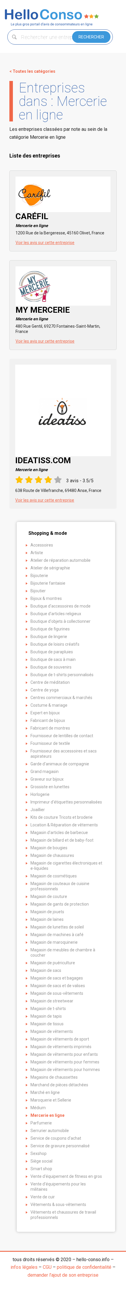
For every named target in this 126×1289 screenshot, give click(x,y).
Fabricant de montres (50, 728)
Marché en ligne (45, 1092)
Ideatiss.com (43, 464)
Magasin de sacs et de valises (57, 985)
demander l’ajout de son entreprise (63, 1275)
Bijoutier (38, 590)
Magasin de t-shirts (48, 1008)
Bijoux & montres (46, 598)
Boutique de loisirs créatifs (54, 644)
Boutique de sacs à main (53, 659)
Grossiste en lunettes (49, 786)
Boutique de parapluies (51, 651)
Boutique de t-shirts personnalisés (61, 674)
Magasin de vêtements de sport (59, 1039)
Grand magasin (44, 771)
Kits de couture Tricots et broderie (61, 817)
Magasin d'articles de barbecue (59, 832)
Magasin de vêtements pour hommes (65, 1069)
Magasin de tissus (47, 1023)
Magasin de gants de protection (59, 904)
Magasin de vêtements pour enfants (64, 1054)
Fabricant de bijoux (47, 720)
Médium (38, 1107)
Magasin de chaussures (52, 855)
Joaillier (37, 809)
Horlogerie (40, 794)
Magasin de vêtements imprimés (60, 1046)
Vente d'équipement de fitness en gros (66, 1176)
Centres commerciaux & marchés (61, 697)
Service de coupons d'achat (55, 1138)
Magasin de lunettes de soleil (57, 927)
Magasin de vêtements (51, 1031)
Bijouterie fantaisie (47, 583)
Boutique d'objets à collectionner (60, 621)
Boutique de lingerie (48, 636)
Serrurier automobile (49, 1130)
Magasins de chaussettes (54, 1077)
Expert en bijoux (45, 713)
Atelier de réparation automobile (60, 560)
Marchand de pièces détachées (59, 1084)
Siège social (41, 1161)
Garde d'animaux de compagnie (59, 764)
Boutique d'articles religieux (55, 613)
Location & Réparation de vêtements (64, 825)
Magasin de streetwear (51, 1001)
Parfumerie (41, 1123)
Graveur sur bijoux (47, 779)
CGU (47, 1267)
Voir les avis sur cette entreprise (45, 242)
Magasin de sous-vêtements (56, 993)
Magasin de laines (47, 919)
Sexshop (38, 1153)
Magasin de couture (48, 896)
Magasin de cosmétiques (53, 876)
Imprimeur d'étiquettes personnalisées (66, 802)
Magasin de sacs (45, 970)
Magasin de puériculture (52, 962)
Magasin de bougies (48, 847)
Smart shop (41, 1168)
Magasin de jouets (47, 911)
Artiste (36, 552)
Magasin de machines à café (57, 934)
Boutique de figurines (50, 629)
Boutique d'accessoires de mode (60, 606)
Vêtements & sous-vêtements (58, 1204)
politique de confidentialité (84, 1267)
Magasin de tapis (46, 1016)
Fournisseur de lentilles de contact (61, 735)
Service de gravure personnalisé (60, 1145)
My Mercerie (43, 313)
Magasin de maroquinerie (54, 942)
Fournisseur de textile (50, 743)
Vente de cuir (42, 1197)
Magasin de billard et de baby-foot (61, 840)
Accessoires (41, 545)
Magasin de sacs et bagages (56, 978)
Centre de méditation (50, 682)
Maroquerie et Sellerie (50, 1100)
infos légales (24, 1267)
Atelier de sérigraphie (50, 568)
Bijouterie (39, 575)
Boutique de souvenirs (50, 667)
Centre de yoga (44, 690)
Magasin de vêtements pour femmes (64, 1062)
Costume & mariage (48, 705)
